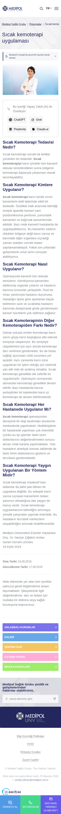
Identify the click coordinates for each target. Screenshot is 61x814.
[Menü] (56, 8)
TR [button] (48, 8)
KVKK (30, 743)
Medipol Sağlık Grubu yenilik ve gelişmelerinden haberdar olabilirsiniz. (25, 687)
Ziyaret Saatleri (30, 759)
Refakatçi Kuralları (30, 751)
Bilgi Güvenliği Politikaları (30, 736)
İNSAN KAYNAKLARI (17, 666)
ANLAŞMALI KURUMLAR (19, 627)
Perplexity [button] (20, 129)
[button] (30, 56)
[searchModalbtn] (40, 7)
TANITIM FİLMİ (13, 647)
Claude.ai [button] (42, 129)
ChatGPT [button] (19, 119)
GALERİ (9, 637)
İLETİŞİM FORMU (14, 656)
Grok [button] (39, 119)
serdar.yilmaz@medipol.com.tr (31, 779)
